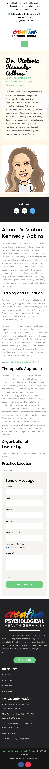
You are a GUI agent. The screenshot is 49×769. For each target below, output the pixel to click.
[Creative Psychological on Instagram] (28, 764)
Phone (8, 509)
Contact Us (24, 660)
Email (8, 498)
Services (7, 674)
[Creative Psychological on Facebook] (21, 764)
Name (8, 486)
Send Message (24, 584)
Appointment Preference (16, 544)
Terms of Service (17, 758)
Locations (8, 685)
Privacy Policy (33, 574)
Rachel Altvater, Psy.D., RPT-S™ (25, 361)
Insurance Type (12, 532)
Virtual (23, 547)
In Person (12, 547)
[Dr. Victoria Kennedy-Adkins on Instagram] (32, 211)
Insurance (8, 691)
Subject (9, 521)
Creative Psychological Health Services (19, 751)
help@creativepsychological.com (16, 738)
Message (9, 553)
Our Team (8, 680)
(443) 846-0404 (26, 20)
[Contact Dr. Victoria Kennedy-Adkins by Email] (25, 211)
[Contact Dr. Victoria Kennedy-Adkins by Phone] (17, 211)
